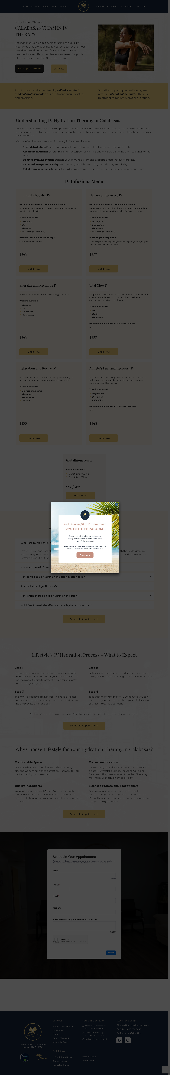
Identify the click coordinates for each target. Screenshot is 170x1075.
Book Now (85, 555)
